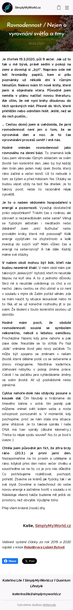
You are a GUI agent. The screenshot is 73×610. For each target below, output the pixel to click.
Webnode (49, 605)
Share (12, 561)
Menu (67, 7)
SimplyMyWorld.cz (53, 525)
